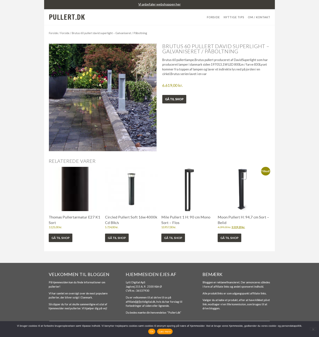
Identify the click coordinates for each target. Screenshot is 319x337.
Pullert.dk (67, 17)
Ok (151, 331)
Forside (213, 17)
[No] (313, 329)
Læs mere (165, 331)
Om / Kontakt (259, 17)
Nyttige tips (234, 17)
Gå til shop (174, 99)
